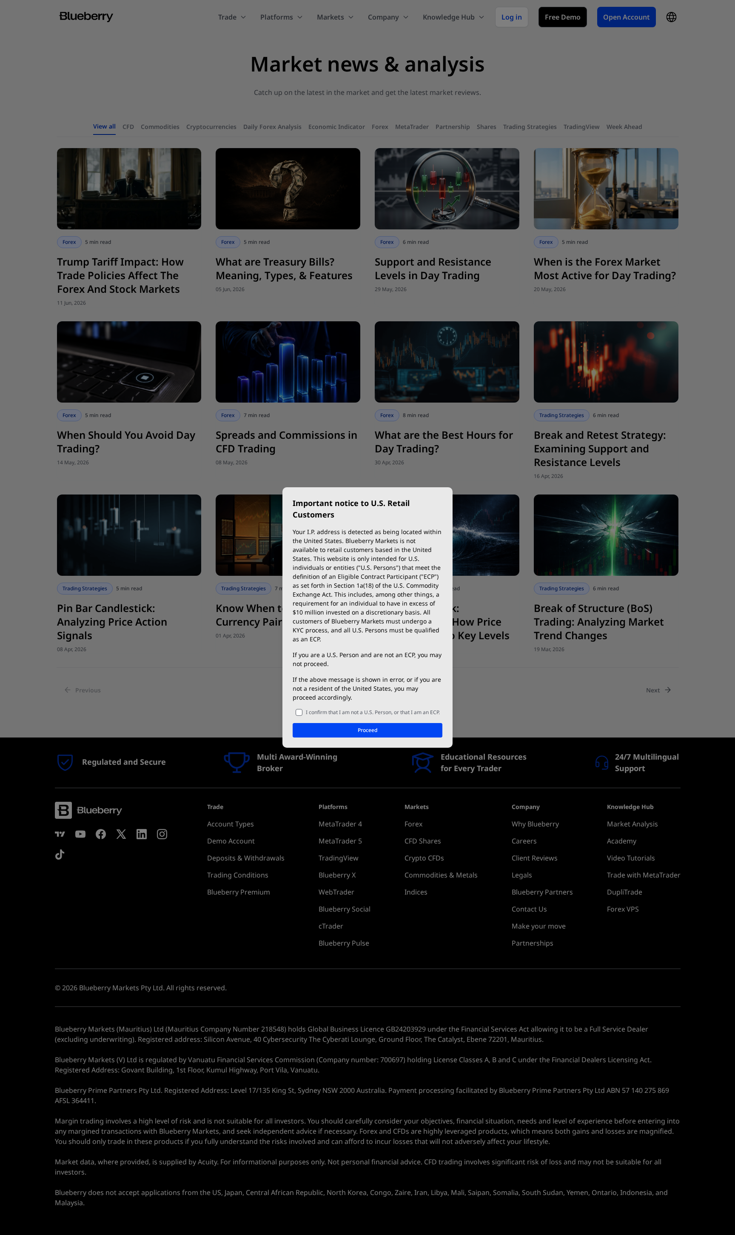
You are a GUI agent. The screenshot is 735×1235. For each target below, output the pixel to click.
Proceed (367, 730)
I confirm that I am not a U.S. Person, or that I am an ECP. (373, 712)
